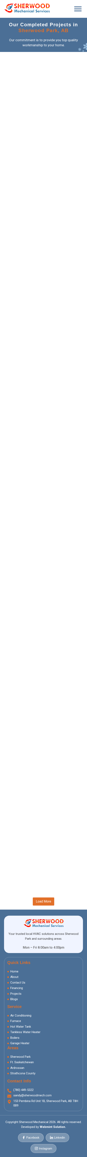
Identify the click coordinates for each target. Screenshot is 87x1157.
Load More (43, 901)
